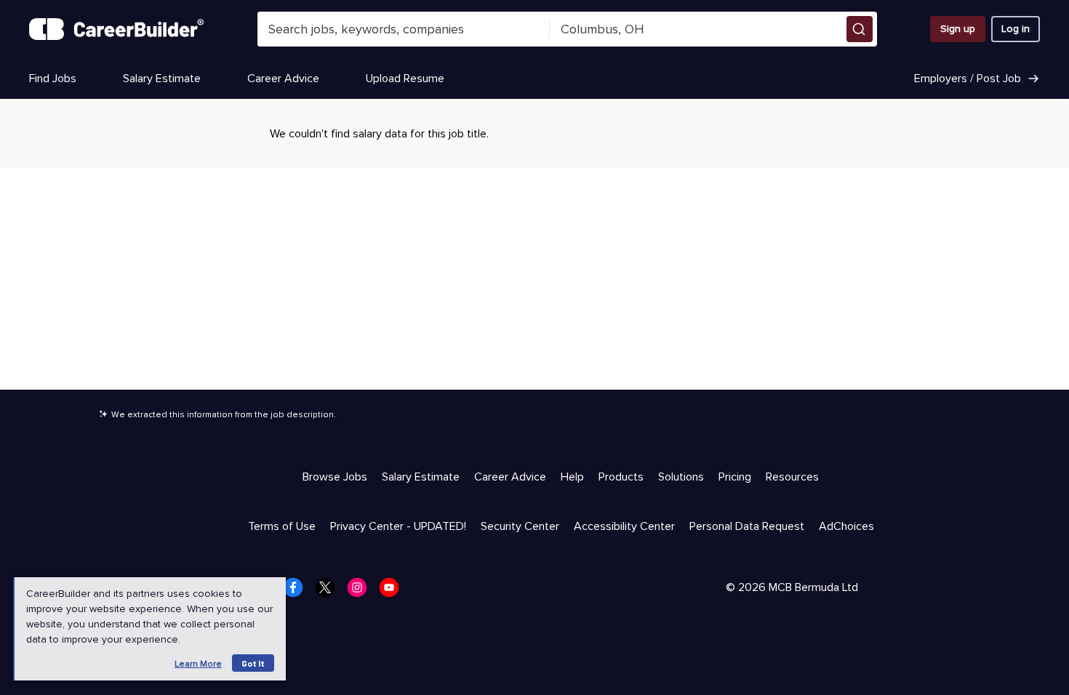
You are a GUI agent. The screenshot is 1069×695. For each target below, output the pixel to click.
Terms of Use (282, 526)
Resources (792, 477)
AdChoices (846, 526)
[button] (859, 29)
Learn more (198, 664)
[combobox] (403, 29)
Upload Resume (405, 78)
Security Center (520, 526)
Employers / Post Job (967, 78)
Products (621, 477)
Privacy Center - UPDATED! (398, 526)
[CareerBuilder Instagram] (361, 592)
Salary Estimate (162, 78)
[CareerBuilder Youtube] (393, 592)
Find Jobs (52, 78)
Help (572, 477)
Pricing (734, 477)
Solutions (681, 477)
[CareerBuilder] (116, 29)
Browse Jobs (335, 477)
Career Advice (283, 78)
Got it (253, 663)
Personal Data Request (746, 526)
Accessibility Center (624, 526)
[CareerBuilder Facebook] (297, 592)
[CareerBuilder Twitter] (329, 592)
